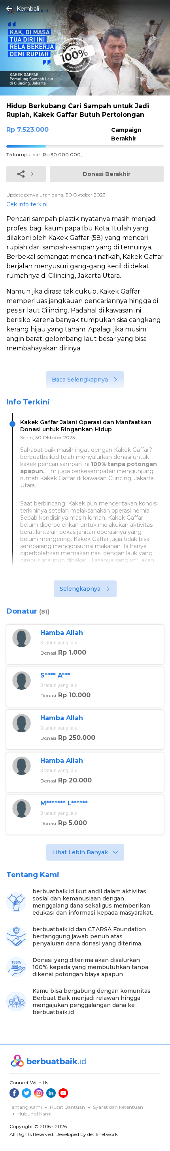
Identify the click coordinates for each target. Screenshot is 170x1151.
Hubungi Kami (34, 1114)
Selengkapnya (80, 588)
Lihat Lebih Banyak (80, 852)
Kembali (28, 8)
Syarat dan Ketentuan (118, 1107)
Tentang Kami (25, 1107)
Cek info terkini (26, 204)
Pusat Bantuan (67, 1107)
